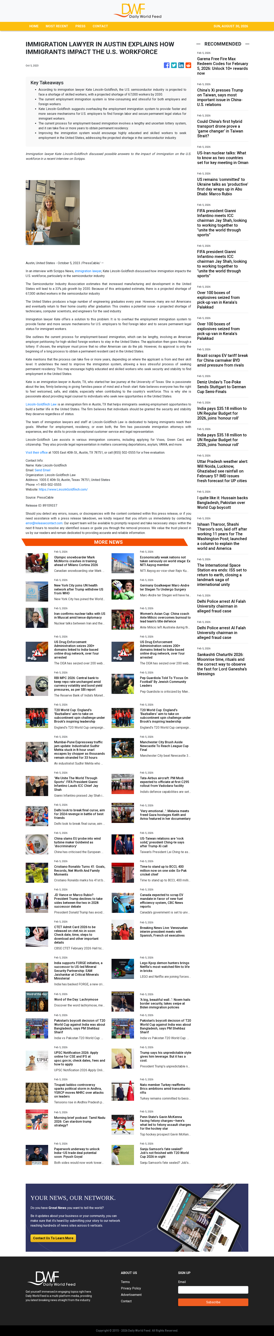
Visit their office (37, 452)
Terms (125, 1282)
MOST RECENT (57, 26)
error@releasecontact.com (44, 523)
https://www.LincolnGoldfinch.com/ (63, 489)
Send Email (42, 470)
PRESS (80, 26)
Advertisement (131, 1295)
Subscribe (213, 1302)
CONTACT (100, 26)
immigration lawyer (88, 271)
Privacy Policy (131, 1288)
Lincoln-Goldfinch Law (41, 404)
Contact (126, 1301)
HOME (34, 26)
